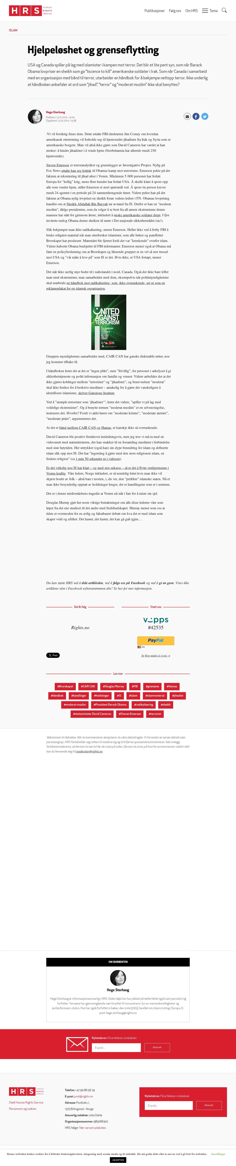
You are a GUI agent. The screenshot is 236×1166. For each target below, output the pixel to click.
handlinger (79, 695)
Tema (214, 11)
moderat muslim (76, 704)
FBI (136, 686)
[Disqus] (118, 803)
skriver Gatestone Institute (96, 393)
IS (120, 695)
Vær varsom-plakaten (92, 1128)
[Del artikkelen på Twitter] (204, 116)
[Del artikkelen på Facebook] (195, 116)
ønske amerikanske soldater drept (137, 215)
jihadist (178, 695)
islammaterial (155, 695)
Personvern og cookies (22, 1109)
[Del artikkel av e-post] (187, 116)
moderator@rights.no (89, 751)
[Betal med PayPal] (156, 640)
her (120, 588)
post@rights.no (83, 1096)
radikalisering (144, 704)
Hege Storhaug (55, 112)
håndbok (58, 695)
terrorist (156, 714)
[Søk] (224, 10)
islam (134, 695)
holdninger (102, 695)
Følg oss (175, 11)
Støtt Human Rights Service (26, 1102)
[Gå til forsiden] (26, 1091)
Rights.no (80, 627)
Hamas (173, 686)
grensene (153, 686)
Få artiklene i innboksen (114, 1038)
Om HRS (191, 11)
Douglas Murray (114, 686)
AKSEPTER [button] (118, 1160)
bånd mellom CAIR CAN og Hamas (85, 427)
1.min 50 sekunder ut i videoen (98, 458)
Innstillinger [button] (218, 1154)
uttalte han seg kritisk (76, 170)
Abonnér (157, 1047)
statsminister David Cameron (93, 714)
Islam (13, 30)
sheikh (167, 704)
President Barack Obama (111, 704)
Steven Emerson (57, 165)
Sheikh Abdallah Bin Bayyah (87, 204)
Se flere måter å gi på (153, 655)
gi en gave (166, 582)
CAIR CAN (89, 686)
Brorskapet (66, 686)
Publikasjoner (155, 11)
